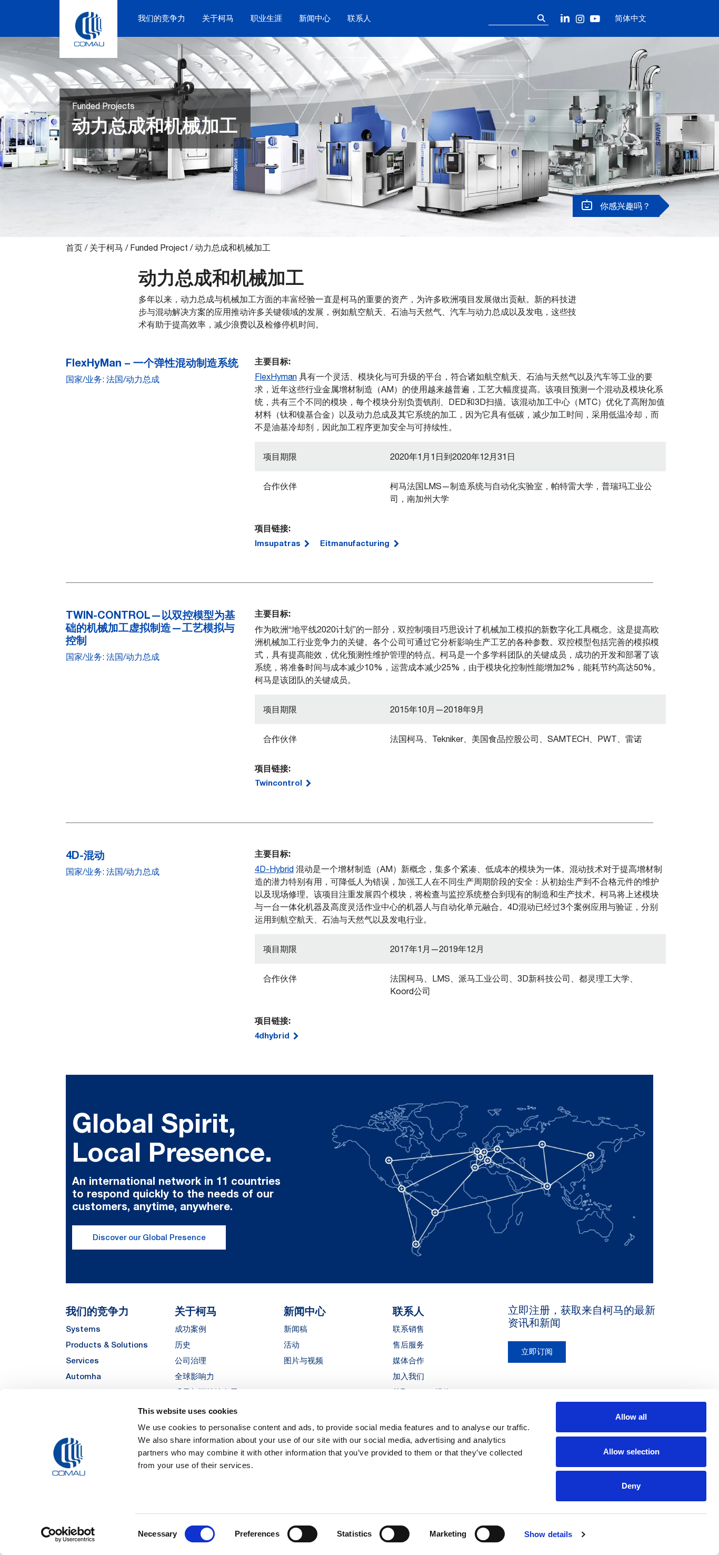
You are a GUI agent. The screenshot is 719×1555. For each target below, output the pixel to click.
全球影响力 (194, 1376)
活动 (291, 1344)
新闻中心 (315, 18)
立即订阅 (537, 1351)
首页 (74, 247)
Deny (631, 1485)
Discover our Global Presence (149, 1237)
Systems (83, 1328)
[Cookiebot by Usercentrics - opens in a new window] (68, 1534)
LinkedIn (566, 19)
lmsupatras (278, 543)
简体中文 (630, 18)
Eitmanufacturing (355, 543)
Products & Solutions (107, 1344)
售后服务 (408, 1344)
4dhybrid (272, 1035)
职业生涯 (266, 18)
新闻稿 (295, 1328)
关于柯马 (218, 18)
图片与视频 (303, 1360)
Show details (548, 1534)
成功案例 (190, 1328)
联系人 (359, 18)
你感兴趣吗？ (624, 206)
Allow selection (631, 1451)
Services (82, 1360)
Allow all (631, 1416)
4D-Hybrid (274, 869)
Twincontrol (278, 782)
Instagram (580, 19)
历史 (183, 1344)
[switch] (302, 1534)
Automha (83, 1376)
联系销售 (408, 1328)
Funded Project (159, 247)
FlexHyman (276, 376)
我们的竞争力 (161, 18)
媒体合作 (408, 1360)
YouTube (595, 19)
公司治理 (190, 1360)
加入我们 (408, 1376)
